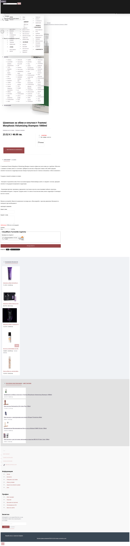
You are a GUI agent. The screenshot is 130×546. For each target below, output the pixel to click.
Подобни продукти (11, 262)
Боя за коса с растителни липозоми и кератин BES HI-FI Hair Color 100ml (26, 439)
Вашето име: (4, 209)
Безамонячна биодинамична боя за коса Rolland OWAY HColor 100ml (25, 428)
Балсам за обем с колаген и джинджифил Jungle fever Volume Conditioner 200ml (11, 324)
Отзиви (13, 159)
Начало (49, 22)
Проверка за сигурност (8, 235)
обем (7, 249)
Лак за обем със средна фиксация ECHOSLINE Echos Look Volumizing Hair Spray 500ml (11, 371)
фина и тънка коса (15, 249)
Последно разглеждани (14, 383)
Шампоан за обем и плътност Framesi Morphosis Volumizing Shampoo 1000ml (49, 24)
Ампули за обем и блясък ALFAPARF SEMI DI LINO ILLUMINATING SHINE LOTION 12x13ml (11, 303)
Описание (7, 159)
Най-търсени (27, 383)
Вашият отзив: (4, 215)
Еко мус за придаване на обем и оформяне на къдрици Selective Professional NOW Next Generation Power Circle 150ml (11, 348)
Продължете (31, 245)
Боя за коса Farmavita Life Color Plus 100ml (17, 406)
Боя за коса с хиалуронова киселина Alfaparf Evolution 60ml (23, 417)
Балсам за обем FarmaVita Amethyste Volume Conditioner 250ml (11, 283)
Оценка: (3, 227)
